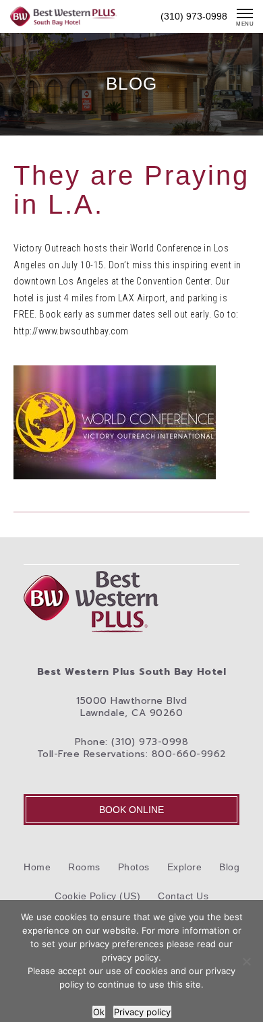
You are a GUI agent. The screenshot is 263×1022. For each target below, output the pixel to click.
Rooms (84, 867)
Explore (184, 867)
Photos (134, 867)
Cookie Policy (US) (97, 896)
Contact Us (183, 896)
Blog (229, 867)
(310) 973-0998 (193, 16)
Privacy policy (142, 1011)
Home (37, 867)
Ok (99, 1011)
